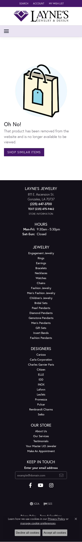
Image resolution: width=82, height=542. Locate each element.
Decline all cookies (27, 532)
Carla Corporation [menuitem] (41, 359)
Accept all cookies (55, 532)
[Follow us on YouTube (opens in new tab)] (40, 485)
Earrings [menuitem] (41, 263)
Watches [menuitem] (41, 278)
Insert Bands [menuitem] (41, 333)
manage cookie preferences (38, 523)
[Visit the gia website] (34, 504)
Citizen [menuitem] (41, 369)
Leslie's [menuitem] (41, 394)
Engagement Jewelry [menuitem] (41, 253)
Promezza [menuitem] (41, 399)
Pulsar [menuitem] (41, 404)
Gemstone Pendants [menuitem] (41, 318)
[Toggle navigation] (6, 31)
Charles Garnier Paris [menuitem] (41, 364)
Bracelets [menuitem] (41, 268)
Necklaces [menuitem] (41, 273)
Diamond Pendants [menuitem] (41, 313)
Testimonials (41, 441)
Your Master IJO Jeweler (41, 446)
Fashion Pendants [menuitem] (41, 338)
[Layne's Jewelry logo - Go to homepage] (41, 16)
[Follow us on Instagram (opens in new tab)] (51, 485)
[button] (23, 3)
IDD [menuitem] (41, 379)
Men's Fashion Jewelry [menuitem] (41, 293)
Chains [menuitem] (41, 283)
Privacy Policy (56, 518)
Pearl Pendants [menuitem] (41, 308)
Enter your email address (41, 468)
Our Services (41, 436)
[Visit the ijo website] (47, 504)
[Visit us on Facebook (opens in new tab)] (30, 485)
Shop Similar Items (24, 152)
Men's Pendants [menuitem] (41, 323)
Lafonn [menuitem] (41, 389)
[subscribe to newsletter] (61, 475)
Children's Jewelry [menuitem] (41, 298)
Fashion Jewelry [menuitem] (41, 288)
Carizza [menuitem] (41, 354)
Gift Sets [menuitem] (41, 328)
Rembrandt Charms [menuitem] (41, 409)
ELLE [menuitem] (41, 374)
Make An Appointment (41, 451)
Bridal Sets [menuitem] (41, 303)
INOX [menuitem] (41, 384)
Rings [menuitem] (41, 258)
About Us (41, 431)
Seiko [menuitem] (41, 414)
